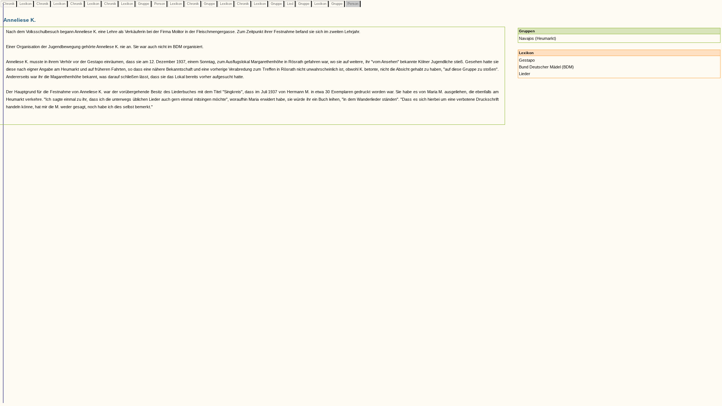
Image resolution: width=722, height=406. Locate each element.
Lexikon (25, 4)
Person (159, 4)
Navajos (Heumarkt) (537, 38)
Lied (290, 4)
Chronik (9, 4)
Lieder (524, 73)
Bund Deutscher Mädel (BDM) (546, 67)
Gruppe (143, 4)
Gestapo (527, 60)
